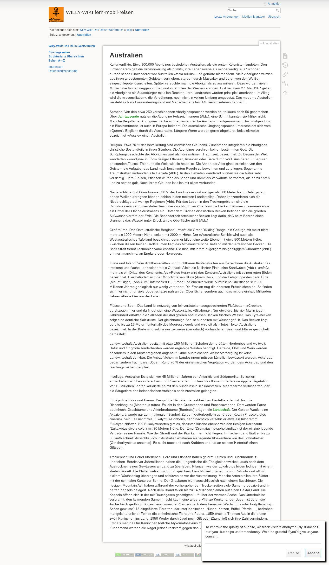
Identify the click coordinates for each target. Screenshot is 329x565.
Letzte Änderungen (226, 16)
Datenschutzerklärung (63, 71)
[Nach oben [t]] (285, 92)
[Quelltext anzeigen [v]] (285, 55)
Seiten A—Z (57, 60)
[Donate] (124, 554)
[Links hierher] (285, 74)
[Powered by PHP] (144, 554)
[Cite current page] (285, 83)
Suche (278, 10)
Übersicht (274, 16)
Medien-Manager (253, 16)
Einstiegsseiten (59, 52)
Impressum (56, 67)
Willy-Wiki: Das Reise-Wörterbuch (101, 30)
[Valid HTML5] (164, 554)
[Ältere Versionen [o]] (285, 65)
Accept (313, 553)
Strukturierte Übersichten (66, 56)
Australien (142, 30)
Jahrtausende (128, 116)
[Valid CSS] (184, 554)
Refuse (293, 553)
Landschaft (221, 410)
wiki (129, 30)
